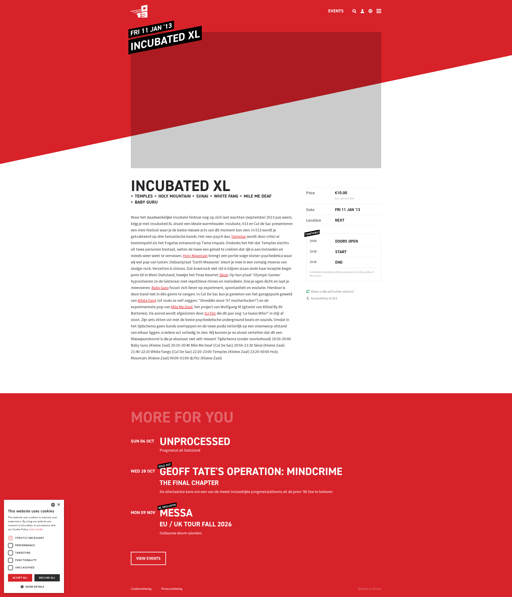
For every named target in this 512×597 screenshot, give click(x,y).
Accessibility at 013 (324, 298)
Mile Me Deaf (181, 306)
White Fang (147, 300)
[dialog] (34, 546)
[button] (34, 586)
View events (148, 558)
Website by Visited (369, 589)
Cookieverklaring (141, 589)
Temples (238, 236)
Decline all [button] (47, 577)
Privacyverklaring (171, 589)
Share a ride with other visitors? (332, 291)
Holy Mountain (195, 255)
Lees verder (36, 529)
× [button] (58, 504)
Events (336, 11)
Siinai (223, 274)
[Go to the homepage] (145, 11)
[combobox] (53, 505)
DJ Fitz (210, 313)
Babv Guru (160, 287)
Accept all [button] (20, 577)
